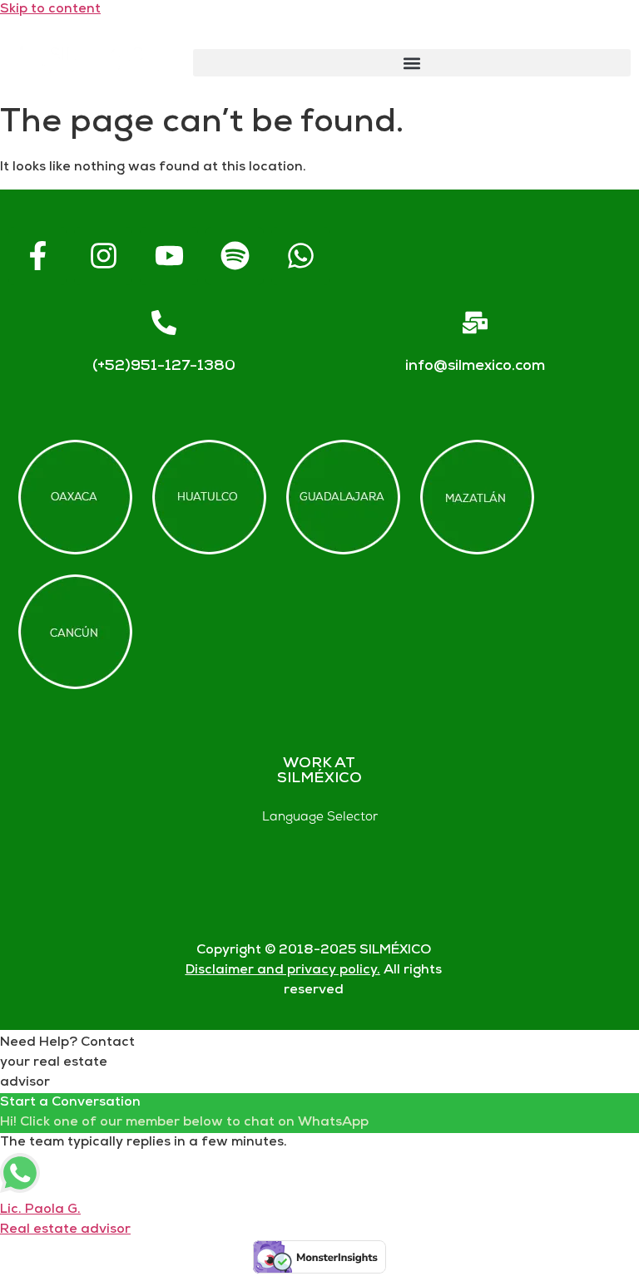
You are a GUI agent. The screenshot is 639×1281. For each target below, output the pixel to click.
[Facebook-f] (37, 256)
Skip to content (50, 9)
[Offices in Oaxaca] (75, 497)
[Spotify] (235, 256)
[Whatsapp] (300, 256)
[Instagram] (103, 256)
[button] (412, 62)
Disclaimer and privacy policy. (283, 970)
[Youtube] (169, 256)
